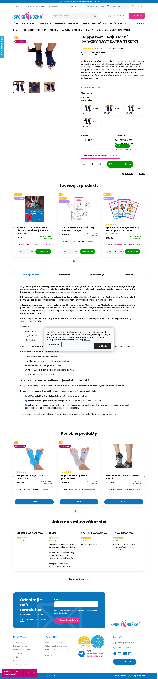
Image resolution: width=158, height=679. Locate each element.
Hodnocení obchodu (49, 6)
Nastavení (54, 344)
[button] (74, 261)
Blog (15, 660)
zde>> (87, 339)
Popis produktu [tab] (31, 274)
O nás (15, 657)
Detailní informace (89, 88)
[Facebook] (115, 653)
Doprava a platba (31, 6)
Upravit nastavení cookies (72, 676)
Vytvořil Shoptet (120, 676)
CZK (137, 6)
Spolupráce (17, 653)
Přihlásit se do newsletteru (67, 620)
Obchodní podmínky (53, 642)
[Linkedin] (130, 653)
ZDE (114, 414)
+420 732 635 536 (125, 647)
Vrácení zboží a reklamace (56, 646)
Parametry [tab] (64, 274)
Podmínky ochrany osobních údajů (56, 650)
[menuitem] (25, 23)
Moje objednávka (20, 664)
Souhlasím (102, 346)
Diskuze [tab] (129, 274)
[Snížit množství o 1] (20, 251)
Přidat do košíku (118, 164)
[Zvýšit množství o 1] (31, 251)
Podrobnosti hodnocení (116, 48)
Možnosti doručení (123, 150)
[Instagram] (119, 653)
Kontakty (16, 6)
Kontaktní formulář (124, 662)
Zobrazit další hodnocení (79, 579)
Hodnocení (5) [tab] (98, 274)
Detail (34, 502)
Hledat (95, 16)
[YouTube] (125, 653)
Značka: (89, 55)
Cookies (48, 655)
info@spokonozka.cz (126, 643)
